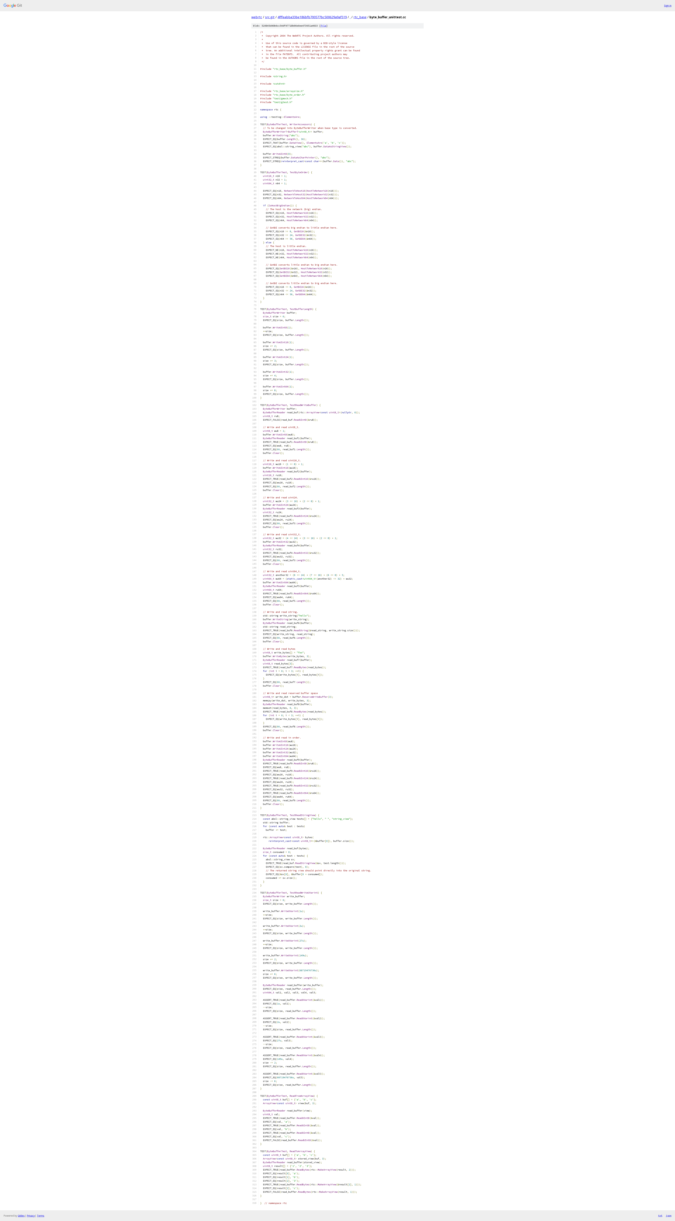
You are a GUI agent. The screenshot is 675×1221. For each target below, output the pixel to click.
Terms (40, 1215)
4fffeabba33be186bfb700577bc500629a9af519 (312, 17)
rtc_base (360, 17)
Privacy (31, 1215)
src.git (270, 17)
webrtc (256, 17)
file (323, 25)
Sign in (667, 5)
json (668, 1215)
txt (660, 1215)
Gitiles (21, 1215)
